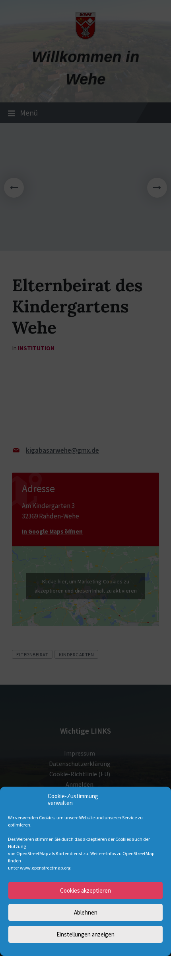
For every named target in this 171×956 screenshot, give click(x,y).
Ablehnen (85, 912)
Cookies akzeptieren (85, 890)
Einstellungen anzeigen (85, 934)
